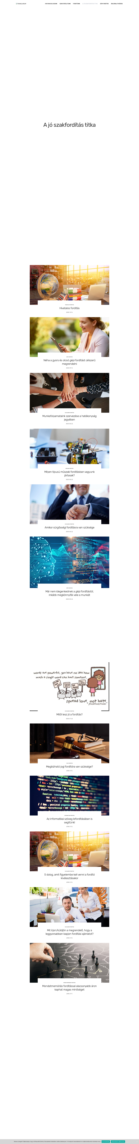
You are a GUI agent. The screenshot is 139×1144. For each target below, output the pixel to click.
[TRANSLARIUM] (21, 4)
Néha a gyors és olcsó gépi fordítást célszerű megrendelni (69, 362)
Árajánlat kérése (117, 3)
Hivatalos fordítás (69, 304)
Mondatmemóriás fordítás (70, 982)
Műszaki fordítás (69, 468)
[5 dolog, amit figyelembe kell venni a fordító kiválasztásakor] (69, 851)
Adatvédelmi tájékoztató (118, 1141)
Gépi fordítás (104, 3)
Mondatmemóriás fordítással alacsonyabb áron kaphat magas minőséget (69, 987)
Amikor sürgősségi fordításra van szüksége (69, 527)
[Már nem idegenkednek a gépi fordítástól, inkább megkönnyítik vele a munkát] (69, 562)
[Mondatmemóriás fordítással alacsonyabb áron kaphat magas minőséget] (69, 963)
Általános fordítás (69, 412)
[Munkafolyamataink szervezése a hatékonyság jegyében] (69, 393)
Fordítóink (76, 3)
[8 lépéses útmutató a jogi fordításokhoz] (69, 629)
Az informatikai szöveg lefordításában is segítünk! (69, 820)
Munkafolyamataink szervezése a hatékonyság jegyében (69, 417)
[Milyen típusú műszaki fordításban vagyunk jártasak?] (69, 448)
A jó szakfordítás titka (90, 3)
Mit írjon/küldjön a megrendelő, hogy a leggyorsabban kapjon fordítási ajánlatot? (69, 932)
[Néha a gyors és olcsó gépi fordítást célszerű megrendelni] (69, 337)
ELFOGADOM (105, 1141)
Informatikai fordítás (69, 815)
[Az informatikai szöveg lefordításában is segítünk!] (69, 795)
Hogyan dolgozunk (51, 3)
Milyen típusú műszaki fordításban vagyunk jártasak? (69, 473)
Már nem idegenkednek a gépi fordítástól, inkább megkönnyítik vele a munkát (69, 593)
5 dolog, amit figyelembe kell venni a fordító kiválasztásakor (69, 876)
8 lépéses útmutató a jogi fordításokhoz (69, 655)
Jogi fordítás (69, 652)
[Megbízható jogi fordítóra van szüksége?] (69, 743)
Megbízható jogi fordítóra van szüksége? (69, 766)
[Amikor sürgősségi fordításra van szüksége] (69, 504)
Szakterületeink (65, 3)
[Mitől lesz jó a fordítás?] (69, 686)
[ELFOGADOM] (137, 1141)
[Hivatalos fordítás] (69, 285)
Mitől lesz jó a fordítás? (69, 714)
